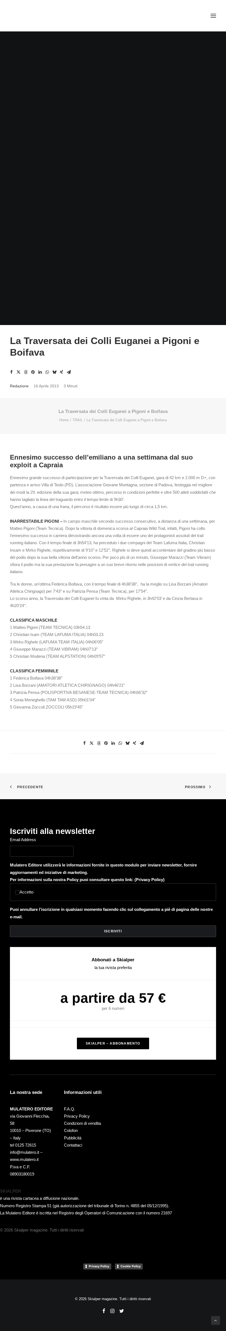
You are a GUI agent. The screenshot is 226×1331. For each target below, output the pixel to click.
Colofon (71, 1130)
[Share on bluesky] (54, 372)
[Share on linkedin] (40, 372)
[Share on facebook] (11, 372)
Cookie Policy (130, 1266)
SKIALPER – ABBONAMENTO (113, 1043)
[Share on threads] (25, 372)
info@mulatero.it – (26, 1152)
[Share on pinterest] (32, 372)
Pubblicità (72, 1138)
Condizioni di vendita (82, 1123)
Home (64, 420)
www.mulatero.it (24, 1159)
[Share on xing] (61, 372)
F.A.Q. (69, 1109)
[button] (213, 15)
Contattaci (73, 1145)
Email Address (23, 839)
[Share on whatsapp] (47, 372)
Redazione (19, 386)
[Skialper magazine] (34, 15)
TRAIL (77, 420)
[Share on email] (68, 372)
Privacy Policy (149, 879)
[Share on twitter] (18, 372)
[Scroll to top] (215, 1320)
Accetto (26, 892)
